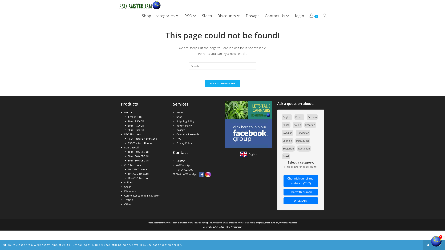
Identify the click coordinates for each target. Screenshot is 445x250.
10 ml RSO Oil (136, 121)
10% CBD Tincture (138, 173)
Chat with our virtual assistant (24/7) (300, 181)
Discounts (130, 191)
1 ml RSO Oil (135, 117)
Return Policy (184, 125)
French (299, 117)
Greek (286, 156)
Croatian (310, 125)
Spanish (287, 140)
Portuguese (302, 140)
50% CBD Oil (131, 147)
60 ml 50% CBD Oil (138, 160)
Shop (179, 117)
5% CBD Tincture (137, 169)
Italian (297, 125)
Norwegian (303, 133)
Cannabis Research (187, 134)
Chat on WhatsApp (186, 174)
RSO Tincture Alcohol (140, 143)
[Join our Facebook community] (248, 124)
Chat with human (301, 192)
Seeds (127, 187)
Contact (180, 160)
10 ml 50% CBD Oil (138, 151)
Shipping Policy (185, 121)
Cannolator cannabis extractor (142, 195)
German (312, 117)
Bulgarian (288, 148)
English (287, 117)
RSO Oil (128, 112)
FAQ (178, 138)
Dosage (180, 130)
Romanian (304, 148)
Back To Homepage (222, 83)
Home (179, 112)
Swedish (287, 133)
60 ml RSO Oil (136, 130)
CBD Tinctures (132, 165)
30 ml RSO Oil (136, 125)
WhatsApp (301, 201)
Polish (286, 125)
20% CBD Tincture (138, 178)
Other (127, 204)
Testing (128, 200)
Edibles (128, 182)
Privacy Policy (184, 143)
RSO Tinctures (132, 134)
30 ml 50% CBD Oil (138, 156)
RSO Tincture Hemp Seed (142, 138)
